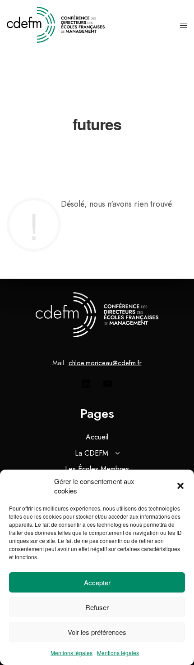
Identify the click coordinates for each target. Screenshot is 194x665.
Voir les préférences (97, 632)
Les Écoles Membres (97, 469)
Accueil (97, 437)
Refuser (97, 607)
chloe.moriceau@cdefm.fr (105, 363)
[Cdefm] (56, 25)
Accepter (97, 582)
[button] (180, 485)
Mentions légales (71, 652)
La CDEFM (91, 453)
